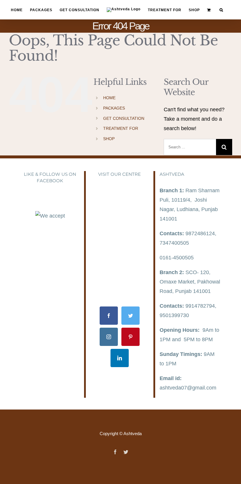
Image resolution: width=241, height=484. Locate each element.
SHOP (109, 138)
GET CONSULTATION (123, 118)
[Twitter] (130, 315)
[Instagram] (109, 337)
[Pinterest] (130, 337)
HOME (109, 97)
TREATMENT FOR (120, 128)
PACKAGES (114, 108)
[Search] (221, 9)
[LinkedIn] (120, 358)
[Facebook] (109, 315)
